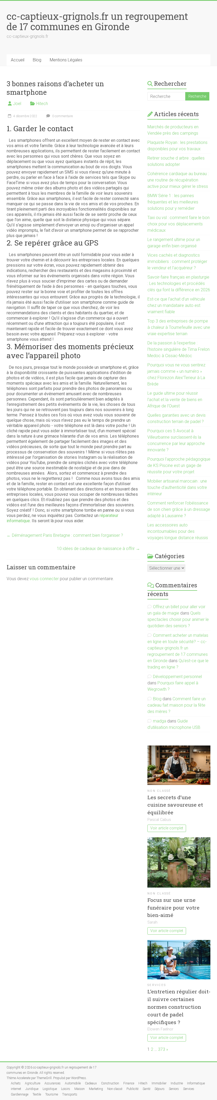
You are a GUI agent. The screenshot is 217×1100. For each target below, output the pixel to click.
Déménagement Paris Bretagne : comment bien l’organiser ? (65, 535)
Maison (79, 1089)
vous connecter (44, 578)
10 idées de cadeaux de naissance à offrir (98, 548)
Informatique (196, 1083)
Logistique (50, 1089)
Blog (37, 59)
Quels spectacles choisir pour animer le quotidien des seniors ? (178, 619)
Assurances (52, 1083)
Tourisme (51, 1094)
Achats (16, 1083)
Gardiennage (19, 1094)
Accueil (17, 59)
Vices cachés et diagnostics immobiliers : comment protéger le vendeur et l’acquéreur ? (177, 261)
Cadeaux (91, 1083)
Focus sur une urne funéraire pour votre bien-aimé (173, 908)
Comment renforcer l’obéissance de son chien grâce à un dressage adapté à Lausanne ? (178, 509)
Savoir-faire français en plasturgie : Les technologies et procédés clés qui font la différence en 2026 (178, 283)
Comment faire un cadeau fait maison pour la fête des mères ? (176, 705)
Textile (37, 1094)
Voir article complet (166, 828)
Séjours (160, 1089)
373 (161, 1049)
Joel (17, 103)
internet (16, 1089)
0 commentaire (62, 116)
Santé (146, 1089)
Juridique (31, 1089)
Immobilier (159, 1083)
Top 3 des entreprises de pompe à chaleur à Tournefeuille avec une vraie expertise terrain (178, 327)
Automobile (73, 1083)
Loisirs (65, 1089)
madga (159, 721)
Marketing (96, 1089)
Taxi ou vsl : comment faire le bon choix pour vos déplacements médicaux (178, 224)
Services (156, 985)
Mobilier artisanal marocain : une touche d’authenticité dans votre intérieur (177, 487)
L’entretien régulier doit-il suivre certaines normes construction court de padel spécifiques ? (178, 1006)
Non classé (159, 791)
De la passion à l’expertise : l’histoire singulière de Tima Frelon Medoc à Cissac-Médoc (178, 349)
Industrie (177, 1083)
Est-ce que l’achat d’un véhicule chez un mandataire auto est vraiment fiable (176, 305)
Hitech (42, 103)
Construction (110, 1083)
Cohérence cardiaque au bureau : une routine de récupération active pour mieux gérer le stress (178, 180)
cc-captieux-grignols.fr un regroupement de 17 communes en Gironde (97, 21)
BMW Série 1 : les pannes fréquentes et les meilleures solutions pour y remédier (172, 202)
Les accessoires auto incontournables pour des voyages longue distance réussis (177, 531)
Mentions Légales (66, 59)
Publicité (132, 1089)
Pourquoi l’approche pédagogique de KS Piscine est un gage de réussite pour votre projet (178, 465)
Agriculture (32, 1083)
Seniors (174, 1089)
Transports (69, 1094)
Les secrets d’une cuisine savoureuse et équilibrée (175, 805)
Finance (128, 1083)
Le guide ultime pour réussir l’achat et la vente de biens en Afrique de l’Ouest (174, 399)
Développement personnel (177, 676)
